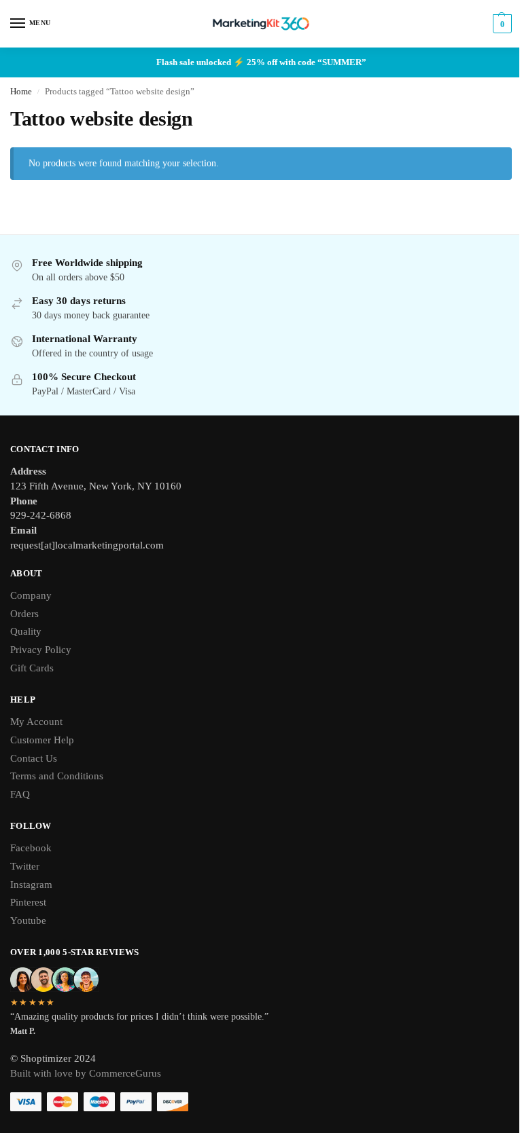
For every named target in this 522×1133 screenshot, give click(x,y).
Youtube (28, 920)
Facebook (31, 847)
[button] (500, 23)
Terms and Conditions (56, 775)
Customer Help (42, 740)
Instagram (31, 884)
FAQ (20, 794)
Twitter (24, 866)
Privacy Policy (40, 649)
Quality (25, 631)
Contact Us (33, 758)
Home (21, 91)
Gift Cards (32, 668)
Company (31, 595)
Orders (24, 613)
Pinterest (28, 902)
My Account (36, 721)
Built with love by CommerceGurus (85, 1073)
